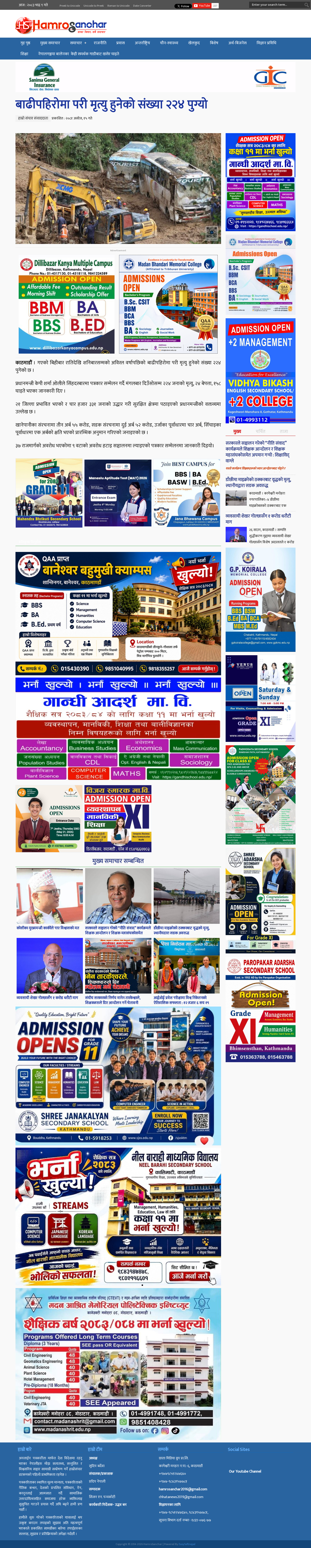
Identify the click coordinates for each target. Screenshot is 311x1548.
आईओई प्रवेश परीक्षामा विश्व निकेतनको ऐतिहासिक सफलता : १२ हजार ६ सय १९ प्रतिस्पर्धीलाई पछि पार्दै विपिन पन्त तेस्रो (181, 1003)
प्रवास (120, 43)
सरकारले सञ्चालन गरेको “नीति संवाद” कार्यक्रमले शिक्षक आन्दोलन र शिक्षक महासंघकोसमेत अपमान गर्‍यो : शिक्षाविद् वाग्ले (118, 933)
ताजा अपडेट (283, 435)
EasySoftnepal (187, 1544)
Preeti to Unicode (70, 5)
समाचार (76, 43)
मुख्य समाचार (50, 43)
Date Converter (142, 5)
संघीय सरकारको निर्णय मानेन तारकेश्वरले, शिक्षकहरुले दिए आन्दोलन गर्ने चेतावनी (112, 1000)
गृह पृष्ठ (25, 43)
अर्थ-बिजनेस (237, 43)
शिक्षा (24, 54)
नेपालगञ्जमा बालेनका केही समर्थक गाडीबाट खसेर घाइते (78, 54)
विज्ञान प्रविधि (266, 43)
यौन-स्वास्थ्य (169, 43)
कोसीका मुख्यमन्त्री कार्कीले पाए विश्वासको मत (48, 928)
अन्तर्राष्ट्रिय (142, 43)
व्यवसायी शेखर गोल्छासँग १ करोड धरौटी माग (47, 998)
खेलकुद (194, 43)
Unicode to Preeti (94, 5)
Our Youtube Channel (245, 1471)
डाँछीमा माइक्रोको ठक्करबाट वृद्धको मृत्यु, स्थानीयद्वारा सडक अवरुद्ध (181, 930)
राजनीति (100, 43)
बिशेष (214, 43)
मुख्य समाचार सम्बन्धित (118, 861)
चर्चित (260, 431)
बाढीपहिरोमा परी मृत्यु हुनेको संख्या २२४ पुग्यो (111, 105)
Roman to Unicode (118, 5)
